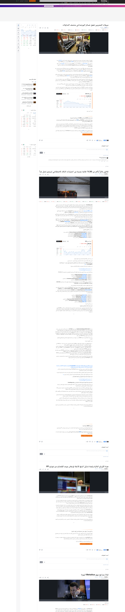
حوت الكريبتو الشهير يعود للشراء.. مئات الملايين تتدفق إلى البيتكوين (28, 74)
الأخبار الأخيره (106, 4)
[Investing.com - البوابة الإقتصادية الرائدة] (105, 1)
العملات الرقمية (73, 4)
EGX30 (60, 46)
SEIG (82, 56)
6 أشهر (84, 232)
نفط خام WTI (34, 24)
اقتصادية (79, 4)
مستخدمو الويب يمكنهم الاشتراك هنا (85, 255)
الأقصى (77, 232)
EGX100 (62, 49)
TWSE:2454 (83, 282)
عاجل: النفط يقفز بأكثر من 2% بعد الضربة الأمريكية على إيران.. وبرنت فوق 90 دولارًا (27, 88)
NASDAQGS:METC (84, 206)
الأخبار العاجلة (98, 4)
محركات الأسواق (33, 96)
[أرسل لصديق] (90, 126)
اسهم (27, 10)
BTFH (68, 61)
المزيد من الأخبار (29, 91)
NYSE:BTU (84, 220)
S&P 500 (76, 198)
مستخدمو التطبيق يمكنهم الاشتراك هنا (85, 254)
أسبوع (88, 232)
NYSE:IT (85, 223)
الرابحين (31, 98)
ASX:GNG (84, 286)
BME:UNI (84, 287)
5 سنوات (80, 232)
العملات (95, 4)
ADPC (91, 61)
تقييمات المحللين (61, 4)
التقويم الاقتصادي (76, 2)
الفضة (35, 23)
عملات (35, 10)
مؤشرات (32, 10)
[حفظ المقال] (45, 13)
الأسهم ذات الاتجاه (33, 130)
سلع (29, 10)
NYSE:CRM (84, 219)
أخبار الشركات (69, 4)
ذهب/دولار (34, 21)
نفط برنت (35, 26)
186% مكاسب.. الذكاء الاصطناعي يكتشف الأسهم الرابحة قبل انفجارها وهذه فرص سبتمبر (27, 79)
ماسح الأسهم (71, 2)
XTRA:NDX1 (83, 283)
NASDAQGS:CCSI (82, 264)
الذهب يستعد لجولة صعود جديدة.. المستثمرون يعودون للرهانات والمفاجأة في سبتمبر (27, 70)
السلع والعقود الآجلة (91, 4)
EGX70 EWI (85, 49)
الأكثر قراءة (102, 4)
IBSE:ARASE (83, 284)
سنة (82, 232)
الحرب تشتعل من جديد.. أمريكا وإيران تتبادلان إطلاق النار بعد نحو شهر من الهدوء (27, 83)
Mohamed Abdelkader (102, 143)
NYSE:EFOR (83, 263)
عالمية (77, 4)
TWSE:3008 (67, 207)
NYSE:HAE (84, 261)
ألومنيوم (35, 29)
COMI (72, 47)
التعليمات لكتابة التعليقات (105, 442)
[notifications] (18, 0)
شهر (86, 232)
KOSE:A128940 (88, 275)
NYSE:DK (85, 260)
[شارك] (47, 13)
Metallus (79, 594)
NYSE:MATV (83, 221)
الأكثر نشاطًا (34, 98)
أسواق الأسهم (87, 4)
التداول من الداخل (66, 4)
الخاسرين (28, 98)
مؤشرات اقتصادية (83, 4)
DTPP (63, 56)
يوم (90, 232)
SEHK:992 (84, 280)
